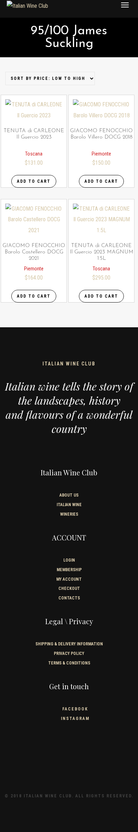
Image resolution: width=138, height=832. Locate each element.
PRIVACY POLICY (69, 653)
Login (69, 560)
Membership (69, 569)
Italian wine (69, 504)
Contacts (69, 598)
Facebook (75, 709)
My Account (69, 579)
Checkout (69, 588)
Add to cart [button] (34, 181)
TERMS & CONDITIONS (69, 663)
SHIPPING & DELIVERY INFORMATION (69, 643)
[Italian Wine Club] (27, 6)
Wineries (69, 514)
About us (69, 495)
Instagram (75, 718)
